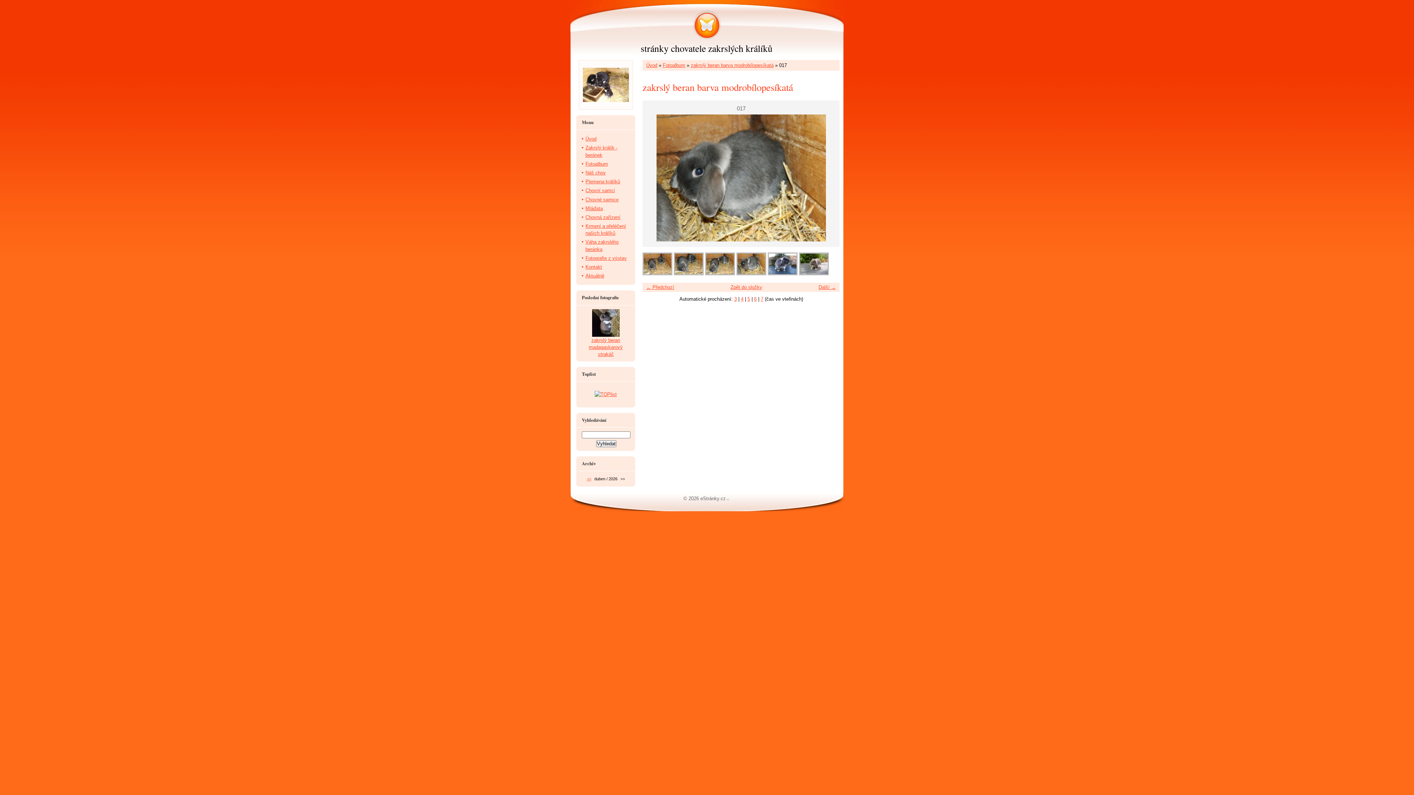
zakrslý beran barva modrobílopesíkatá (732, 65)
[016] (720, 273)
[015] (689, 273)
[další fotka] (827, 177)
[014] (657, 273)
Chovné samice (602, 199)
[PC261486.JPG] (783, 273)
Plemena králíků (602, 181)
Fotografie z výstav (606, 258)
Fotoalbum (674, 65)
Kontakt (593, 267)
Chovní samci (600, 190)
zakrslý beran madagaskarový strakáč (606, 347)
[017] (751, 273)
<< (589, 479)
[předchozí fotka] (654, 177)
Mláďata (594, 208)
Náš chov (595, 173)
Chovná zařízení (602, 217)
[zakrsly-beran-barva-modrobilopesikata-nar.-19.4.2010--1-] (814, 273)
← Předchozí (660, 287)
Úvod (651, 65)
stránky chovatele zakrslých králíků (707, 48)
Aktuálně (594, 276)
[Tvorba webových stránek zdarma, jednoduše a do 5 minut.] (728, 499)
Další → (827, 287)
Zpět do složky (746, 287)
